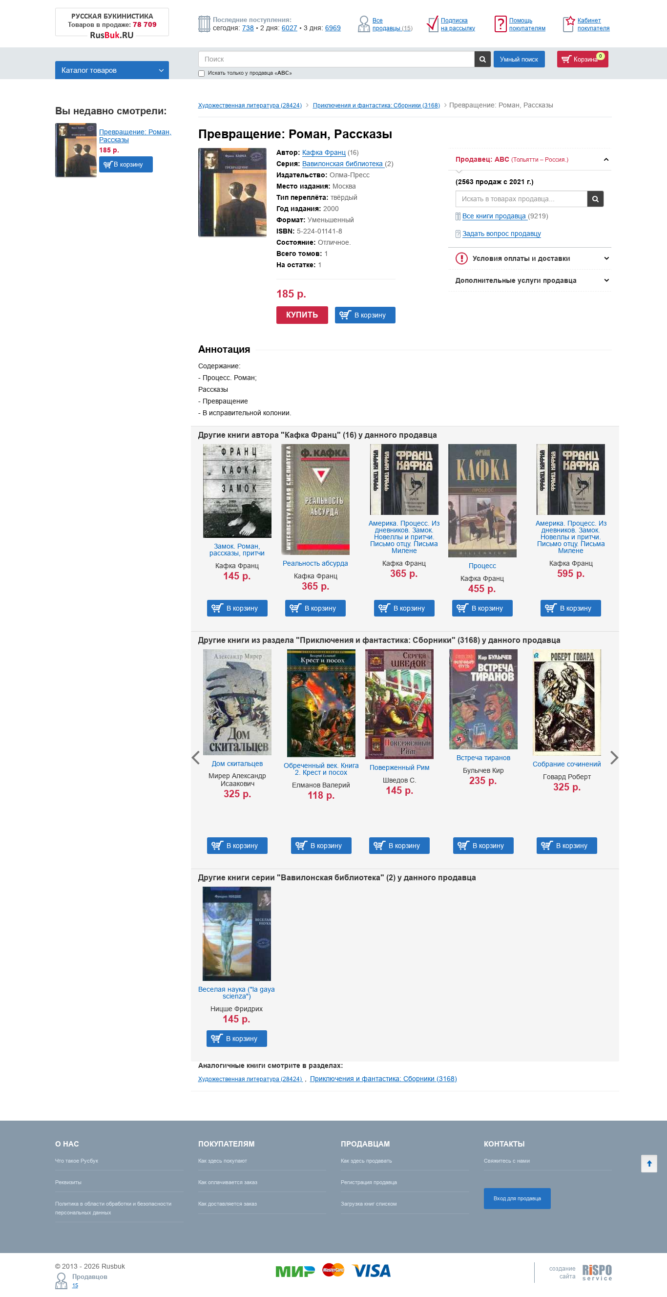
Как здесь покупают (222, 1160)
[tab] (529, 159)
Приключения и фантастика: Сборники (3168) (376, 105)
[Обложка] (232, 234)
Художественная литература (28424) (250, 105)
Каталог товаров (89, 70)
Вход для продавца (517, 1198)
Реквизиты (68, 1182)
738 (248, 28)
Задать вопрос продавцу (501, 233)
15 (75, 1285)
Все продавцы (393, 24)
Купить (302, 314)
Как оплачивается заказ (227, 1182)
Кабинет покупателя (594, 24)
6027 (289, 28)
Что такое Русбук (76, 1160)
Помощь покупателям (527, 24)
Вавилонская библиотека (343, 164)
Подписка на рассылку (458, 24)
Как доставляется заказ (227, 1203)
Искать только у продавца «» (250, 73)
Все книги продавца (495, 216)
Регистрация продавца (369, 1182)
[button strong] (529, 159)
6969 (333, 28)
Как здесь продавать (366, 1160)
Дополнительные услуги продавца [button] (516, 280)
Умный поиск (519, 59)
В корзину (128, 164)
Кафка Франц (324, 152)
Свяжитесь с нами (507, 1160)
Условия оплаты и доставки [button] (521, 258)
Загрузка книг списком (369, 1203)
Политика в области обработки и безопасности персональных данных (113, 1207)
